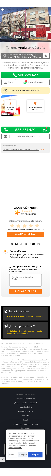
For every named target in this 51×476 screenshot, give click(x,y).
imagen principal (30, 377)
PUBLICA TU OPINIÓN (25, 291)
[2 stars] (19, 226)
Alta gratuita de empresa (25, 399)
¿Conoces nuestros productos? (25, 403)
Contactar (25, 416)
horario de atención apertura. (34, 360)
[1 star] (13, 226)
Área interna (25, 428)
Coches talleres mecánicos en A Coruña (21, 149)
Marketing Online (25, 407)
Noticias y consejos (25, 411)
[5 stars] (38, 226)
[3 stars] (25, 226)
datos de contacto (8, 362)
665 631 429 (28, 75)
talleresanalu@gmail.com (28, 136)
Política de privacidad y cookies (25, 424)
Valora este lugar (25, 234)
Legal (25, 420)
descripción (45, 349)
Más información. (15, 448)
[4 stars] (32, 226)
